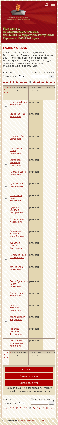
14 (34, 81)
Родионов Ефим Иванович (18, 103)
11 (21, 81)
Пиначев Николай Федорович (16, 331)
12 (25, 81)
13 (29, 81)
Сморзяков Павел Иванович (16, 150)
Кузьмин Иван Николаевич (17, 185)
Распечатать (29, 369)
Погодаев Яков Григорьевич (18, 256)
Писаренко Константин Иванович (16, 343)
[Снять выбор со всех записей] (6, 90)
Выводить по (10, 76)
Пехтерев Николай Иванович (15, 307)
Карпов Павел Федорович (17, 318)
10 (17, 81)
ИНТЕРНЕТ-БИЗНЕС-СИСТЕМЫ (30, 421)
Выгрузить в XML (29, 382)
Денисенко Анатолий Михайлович (17, 234)
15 (38, 81)
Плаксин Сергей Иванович (18, 173)
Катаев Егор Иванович (16, 268)
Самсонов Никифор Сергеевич (15, 162)
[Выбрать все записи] (6, 87)
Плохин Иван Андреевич (17, 220)
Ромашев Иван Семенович (18, 137)
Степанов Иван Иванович (18, 115)
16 (43, 81)
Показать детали (29, 376)
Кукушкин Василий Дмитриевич (17, 210)
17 (47, 81)
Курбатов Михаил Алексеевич (16, 245)
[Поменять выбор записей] (6, 92)
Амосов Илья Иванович (17, 294)
